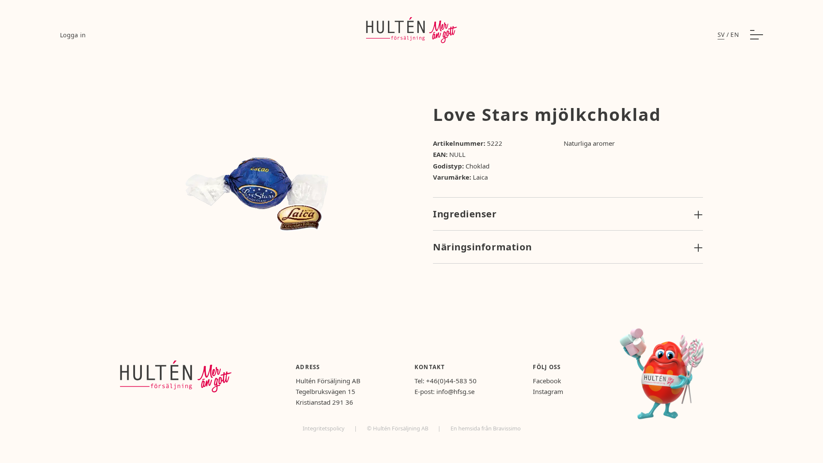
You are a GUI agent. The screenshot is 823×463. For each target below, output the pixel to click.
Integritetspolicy (324, 428)
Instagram (548, 391)
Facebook (547, 380)
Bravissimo (507, 428)
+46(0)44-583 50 (451, 380)
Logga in (73, 35)
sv (721, 34)
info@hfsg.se (455, 391)
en (734, 34)
